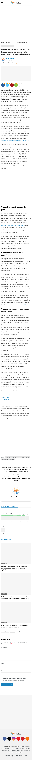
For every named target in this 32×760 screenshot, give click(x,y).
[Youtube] (18, 739)
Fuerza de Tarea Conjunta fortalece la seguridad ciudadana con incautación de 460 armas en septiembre (14, 568)
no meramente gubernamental (16, 305)
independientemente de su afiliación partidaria (15, 140)
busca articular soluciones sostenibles (13, 225)
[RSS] (27, 739)
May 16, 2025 (9, 60)
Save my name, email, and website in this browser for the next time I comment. (14, 679)
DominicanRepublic (11, 457)
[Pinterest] (23, 739)
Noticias (4, 46)
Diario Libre (6, 397)
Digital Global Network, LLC (15, 752)
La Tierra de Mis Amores (12, 746)
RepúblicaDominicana (8, 459)
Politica (11, 46)
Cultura (4, 622)
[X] (9, 739)
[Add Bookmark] (29, 84)
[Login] (29, 2)
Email (3, 671)
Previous (5, 631)
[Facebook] (5, 739)
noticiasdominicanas (23, 457)
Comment (4, 647)
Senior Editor (10, 58)
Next (12, 631)
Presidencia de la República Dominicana (12, 395)
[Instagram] (14, 739)
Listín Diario (6, 399)
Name (3, 663)
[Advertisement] (16, 23)
